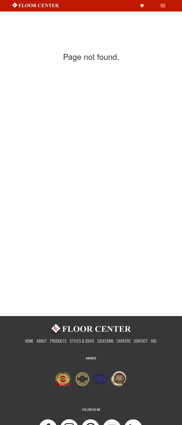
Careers (124, 341)
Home (29, 341)
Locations (105, 341)
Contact (141, 341)
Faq (153, 341)
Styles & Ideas (82, 341)
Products (58, 341)
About (42, 341)
